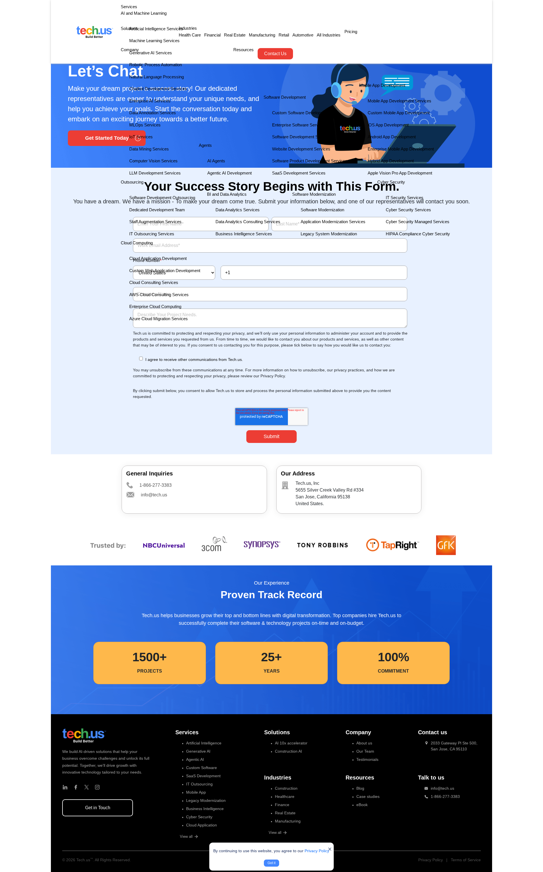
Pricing (350, 31)
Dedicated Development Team (157, 209)
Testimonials (367, 759)
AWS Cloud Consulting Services (159, 294)
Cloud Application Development (158, 258)
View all (186, 836)
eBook (362, 804)
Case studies (368, 796)
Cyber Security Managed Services (417, 221)
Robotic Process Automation (155, 64)
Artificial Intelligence (203, 743)
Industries (188, 28)
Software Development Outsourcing (162, 197)
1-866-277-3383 (155, 485)
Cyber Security (199, 817)
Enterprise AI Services (150, 100)
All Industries (329, 35)
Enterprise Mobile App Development (401, 149)
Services (129, 6)
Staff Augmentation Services (155, 221)
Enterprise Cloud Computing (155, 306)
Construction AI (288, 751)
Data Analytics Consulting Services (248, 221)
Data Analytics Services (238, 209)
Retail (284, 35)
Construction (286, 788)
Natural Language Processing (156, 76)
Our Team (365, 751)
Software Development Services (302, 136)
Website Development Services (301, 149)
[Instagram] (97, 787)
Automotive (302, 35)
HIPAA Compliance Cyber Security (418, 233)
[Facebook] (76, 787)
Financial (212, 35)
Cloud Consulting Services (153, 282)
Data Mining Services (149, 149)
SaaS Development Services (299, 173)
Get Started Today (107, 138)
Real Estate (234, 35)
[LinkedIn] (65, 787)
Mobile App (196, 792)
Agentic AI (195, 759)
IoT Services (141, 136)
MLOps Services (145, 124)
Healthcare (284, 796)
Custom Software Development (301, 112)
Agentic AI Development (229, 173)
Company (130, 49)
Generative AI (198, 751)
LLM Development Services (155, 173)
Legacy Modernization (206, 800)
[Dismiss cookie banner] (330, 848)
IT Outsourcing (199, 784)
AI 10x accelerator (291, 743)
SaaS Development (203, 776)
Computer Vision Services (153, 160)
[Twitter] (86, 787)
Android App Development (392, 136)
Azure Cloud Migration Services (158, 318)
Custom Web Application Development (164, 270)
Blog (360, 788)
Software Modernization (322, 209)
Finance (282, 804)
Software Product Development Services (309, 160)
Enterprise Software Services (299, 124)
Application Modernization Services (333, 221)
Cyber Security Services (408, 209)
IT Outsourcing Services (151, 233)
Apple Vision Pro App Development (400, 173)
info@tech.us (154, 494)
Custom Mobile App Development (399, 112)
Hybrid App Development (391, 160)
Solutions (129, 28)
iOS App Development (388, 124)
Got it (271, 863)
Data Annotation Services (152, 112)
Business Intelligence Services (244, 233)
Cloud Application (201, 825)
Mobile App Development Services (399, 100)
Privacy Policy (317, 851)
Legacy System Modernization (329, 233)
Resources (243, 49)
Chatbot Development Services (158, 88)
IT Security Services (404, 197)
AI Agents (216, 160)
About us (364, 743)
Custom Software (201, 767)
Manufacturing (262, 35)
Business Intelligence (205, 808)
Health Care (190, 35)
